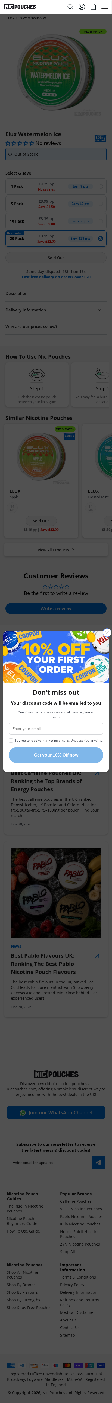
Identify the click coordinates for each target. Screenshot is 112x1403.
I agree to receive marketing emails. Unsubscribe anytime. (59, 740)
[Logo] (30, 7)
